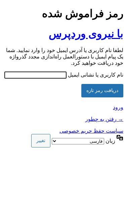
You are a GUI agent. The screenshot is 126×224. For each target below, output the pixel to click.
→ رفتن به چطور (104, 119)
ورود (118, 107)
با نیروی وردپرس (86, 34)
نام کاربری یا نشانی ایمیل (95, 75)
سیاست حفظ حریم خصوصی (91, 131)
